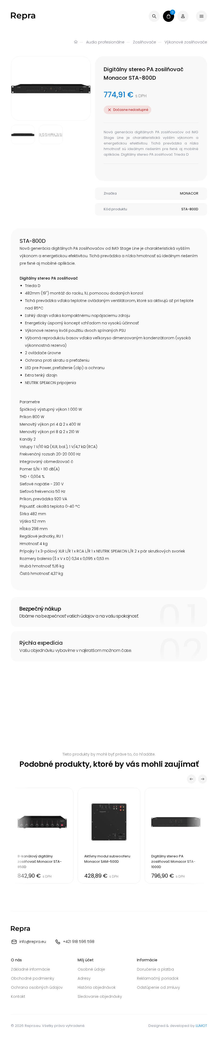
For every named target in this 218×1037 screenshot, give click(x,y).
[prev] (191, 779)
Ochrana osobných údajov (37, 987)
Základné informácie (30, 969)
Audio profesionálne (105, 42)
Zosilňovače (144, 42)
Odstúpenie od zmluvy (158, 987)
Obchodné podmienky (32, 978)
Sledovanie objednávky (100, 996)
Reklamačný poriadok (158, 978)
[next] (202, 779)
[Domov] (76, 42)
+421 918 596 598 (78, 941)
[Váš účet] (182, 16)
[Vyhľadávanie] (154, 16)
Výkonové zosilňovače (186, 42)
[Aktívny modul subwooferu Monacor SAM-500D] (109, 835)
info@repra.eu (32, 941)
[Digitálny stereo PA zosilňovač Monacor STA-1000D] (176, 835)
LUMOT (201, 1025)
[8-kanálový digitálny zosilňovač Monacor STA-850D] (42, 835)
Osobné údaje (91, 969)
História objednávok (97, 987)
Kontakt (18, 996)
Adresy (84, 978)
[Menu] (201, 16)
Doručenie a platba (155, 969)
